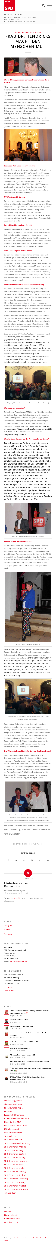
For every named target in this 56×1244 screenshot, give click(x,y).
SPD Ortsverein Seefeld (15, 1175)
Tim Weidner (10, 1192)
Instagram (8, 925)
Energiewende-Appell (13, 1107)
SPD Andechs (10, 1136)
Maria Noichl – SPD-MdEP (15, 1125)
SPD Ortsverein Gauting (15, 1153)
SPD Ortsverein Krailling (15, 1168)
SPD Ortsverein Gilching (15, 1157)
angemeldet (16, 898)
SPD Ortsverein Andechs (15, 1146)
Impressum (8, 987)
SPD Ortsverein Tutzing (15, 1182)
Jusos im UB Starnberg (14, 1115)
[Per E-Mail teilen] (48, 860)
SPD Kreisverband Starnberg (17, 1143)
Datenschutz (9, 990)
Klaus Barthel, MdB (12, 1122)
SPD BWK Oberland (13, 1139)
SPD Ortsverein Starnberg (16, 1178)
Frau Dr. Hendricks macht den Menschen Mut (28, 41)
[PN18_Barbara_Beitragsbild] (28, 67)
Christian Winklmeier (13, 1104)
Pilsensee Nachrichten (23, 32)
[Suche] (42, 5)
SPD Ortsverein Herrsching (16, 1161)
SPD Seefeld (37, 32)
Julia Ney (8, 1111)
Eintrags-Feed (10, 1215)
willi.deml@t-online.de (18, 961)
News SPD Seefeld (13, 14)
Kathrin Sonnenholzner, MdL (16, 1118)
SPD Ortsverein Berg (13, 1150)
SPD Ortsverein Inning (14, 1164)
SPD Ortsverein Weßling (15, 1185)
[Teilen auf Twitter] (16, 860)
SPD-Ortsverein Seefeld (22, 1238)
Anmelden (8, 1211)
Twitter (7, 930)
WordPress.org (11, 1222)
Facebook (8, 934)
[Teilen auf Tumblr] (40, 860)
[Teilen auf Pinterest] (32, 860)
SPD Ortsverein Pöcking (15, 1171)
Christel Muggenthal (13, 1100)
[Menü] (48, 5)
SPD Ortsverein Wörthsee (16, 1189)
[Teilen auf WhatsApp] (24, 860)
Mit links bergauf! (11, 1129)
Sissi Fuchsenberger (13, 1132)
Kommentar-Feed (12, 1218)
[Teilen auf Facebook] (8, 860)
